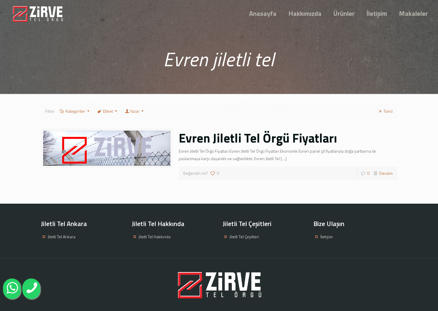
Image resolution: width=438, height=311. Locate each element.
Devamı (386, 173)
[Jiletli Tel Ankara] (37, 13)
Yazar (134, 111)
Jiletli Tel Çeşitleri (244, 236)
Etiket (108, 111)
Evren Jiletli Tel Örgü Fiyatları (258, 137)
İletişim (326, 236)
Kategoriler (75, 111)
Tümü (388, 111)
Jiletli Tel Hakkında (154, 236)
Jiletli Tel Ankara (61, 236)
